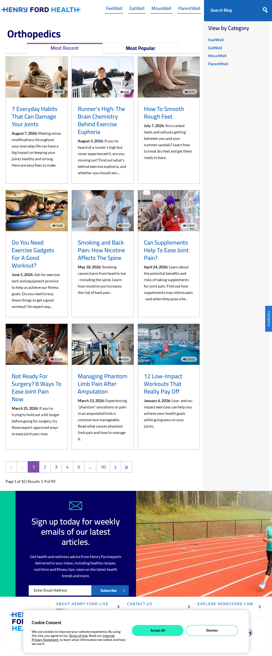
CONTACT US (139, 603)
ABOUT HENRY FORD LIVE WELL (82, 606)
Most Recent (65, 48)
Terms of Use (78, 635)
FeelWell (114, 9)
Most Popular (140, 48)
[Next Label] (115, 466)
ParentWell (189, 9)
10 (103, 466)
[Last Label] (126, 466)
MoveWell (161, 9)
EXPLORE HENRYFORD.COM (225, 603)
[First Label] (11, 466)
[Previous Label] (22, 466)
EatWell (136, 9)
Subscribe (109, 590)
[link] (41, 11)
